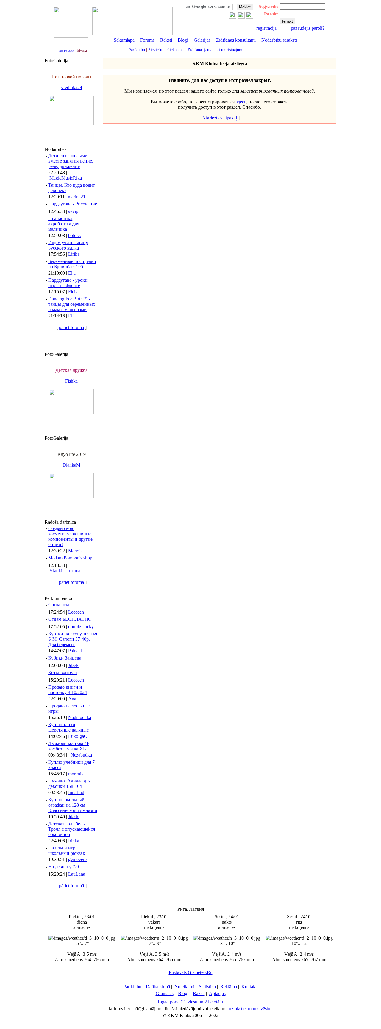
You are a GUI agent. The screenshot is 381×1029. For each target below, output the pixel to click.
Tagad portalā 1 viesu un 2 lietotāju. (190, 1001)
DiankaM (71, 464)
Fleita (73, 291)
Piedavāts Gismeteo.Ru (191, 972)
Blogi (183, 40)
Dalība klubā (158, 986)
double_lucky (81, 626)
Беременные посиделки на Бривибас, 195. (72, 264)
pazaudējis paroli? (307, 28)
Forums (147, 40)
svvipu (74, 211)
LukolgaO (78, 736)
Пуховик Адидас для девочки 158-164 (69, 783)
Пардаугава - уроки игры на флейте (68, 282)
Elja (72, 272)
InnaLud (76, 792)
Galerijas (202, 40)
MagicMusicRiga (65, 177)
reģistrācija (266, 28)
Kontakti (249, 986)
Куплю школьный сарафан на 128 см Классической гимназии (72, 805)
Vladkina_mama (64, 570)
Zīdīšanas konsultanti (236, 40)
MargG (75, 550)
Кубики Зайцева (64, 657)
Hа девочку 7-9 (63, 866)
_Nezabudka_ (81, 754)
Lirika (73, 254)
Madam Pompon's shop (70, 557)
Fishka (71, 380)
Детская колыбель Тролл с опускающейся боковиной (71, 829)
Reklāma (228, 986)
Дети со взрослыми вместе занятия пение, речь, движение (70, 161)
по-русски (66, 50)
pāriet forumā (71, 327)
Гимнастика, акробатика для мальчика (63, 224)
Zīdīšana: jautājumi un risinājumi (215, 50)
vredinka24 (71, 87)
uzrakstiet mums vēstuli (251, 1008)
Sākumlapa (124, 40)
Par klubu (137, 50)
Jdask (73, 665)
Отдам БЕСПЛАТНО (70, 619)
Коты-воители (62, 672)
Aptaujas (217, 993)
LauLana (76, 874)
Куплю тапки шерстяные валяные (68, 727)
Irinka (73, 840)
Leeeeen (76, 612)
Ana (72, 698)
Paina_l (75, 650)
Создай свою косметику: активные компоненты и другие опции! (70, 536)
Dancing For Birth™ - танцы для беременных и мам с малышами (71, 304)
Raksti (166, 40)
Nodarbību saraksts (279, 40)
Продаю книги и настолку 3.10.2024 (67, 690)
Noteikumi (184, 986)
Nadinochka (79, 717)
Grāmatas (165, 993)
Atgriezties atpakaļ (219, 117)
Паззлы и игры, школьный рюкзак (66, 850)
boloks (74, 235)
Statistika (207, 986)
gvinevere (77, 859)
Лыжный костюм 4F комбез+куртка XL (68, 746)
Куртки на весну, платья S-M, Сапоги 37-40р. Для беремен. (72, 639)
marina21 (76, 196)
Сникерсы (58, 604)
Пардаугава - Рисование (72, 203)
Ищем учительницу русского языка (68, 245)
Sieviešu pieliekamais (166, 50)
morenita (76, 773)
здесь (241, 101)
